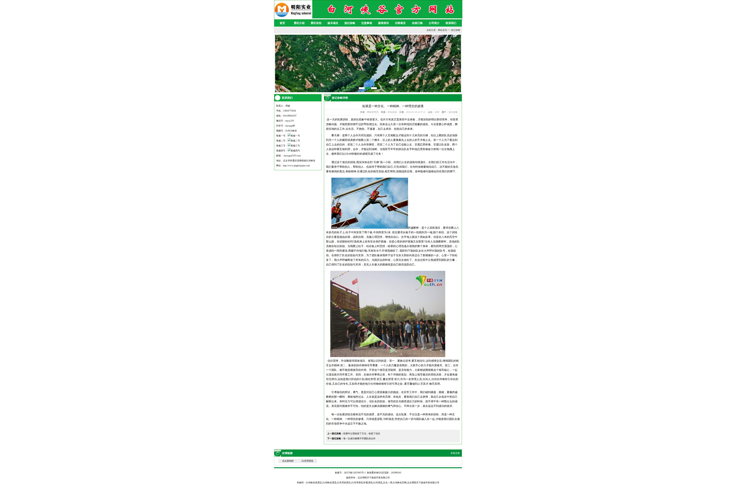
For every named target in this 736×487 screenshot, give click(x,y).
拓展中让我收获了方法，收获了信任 (361, 433)
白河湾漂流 (307, 461)
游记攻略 (349, 23)
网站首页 (442, 30)
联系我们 (451, 23)
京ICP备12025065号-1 (355, 472)
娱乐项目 (333, 23)
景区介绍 (299, 23)
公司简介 (434, 23)
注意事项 (366, 23)
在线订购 (417, 23)
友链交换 (455, 453)
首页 (282, 23)
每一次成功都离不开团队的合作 (359, 438)
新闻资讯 (383, 23)
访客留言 (400, 23)
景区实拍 (316, 23)
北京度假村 (288, 461)
